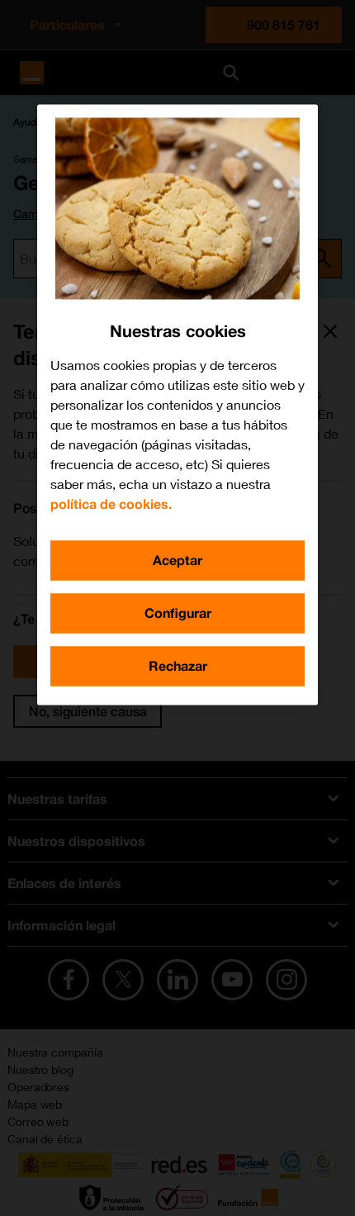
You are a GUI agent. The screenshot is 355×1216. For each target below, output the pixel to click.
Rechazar (178, 665)
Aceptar (177, 559)
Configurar (177, 612)
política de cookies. (111, 503)
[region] (177, 404)
